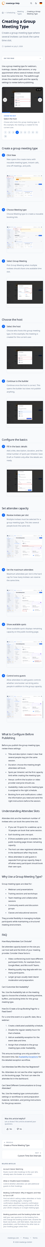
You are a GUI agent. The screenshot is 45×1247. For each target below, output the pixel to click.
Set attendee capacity (15, 508)
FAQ (4, 935)
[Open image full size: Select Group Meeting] (25, 292)
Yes (10, 1129)
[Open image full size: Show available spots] (25, 652)
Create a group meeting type (20, 148)
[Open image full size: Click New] (25, 186)
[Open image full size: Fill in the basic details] (25, 481)
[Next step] (40, 100)
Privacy (25, 1238)
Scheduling (10, 12)
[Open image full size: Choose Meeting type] (25, 237)
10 (5, 136)
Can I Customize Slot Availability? (15, 987)
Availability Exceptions (28, 1057)
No (21, 1129)
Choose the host (12, 319)
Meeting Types (20, 12)
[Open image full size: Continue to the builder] (25, 412)
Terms (35, 1238)
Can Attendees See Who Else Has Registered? (20, 1067)
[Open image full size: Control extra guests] (25, 707)
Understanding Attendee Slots (21, 811)
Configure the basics (14, 439)
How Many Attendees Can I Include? (17, 941)
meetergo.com (13, 1238)
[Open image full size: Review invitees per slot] (25, 546)
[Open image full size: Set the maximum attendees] (25, 601)
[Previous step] (5, 100)
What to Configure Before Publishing (18, 736)
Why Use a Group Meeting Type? (22, 876)
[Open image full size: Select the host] (25, 357)
